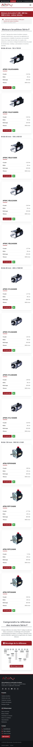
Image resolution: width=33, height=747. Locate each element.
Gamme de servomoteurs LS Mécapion (14, 19)
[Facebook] (3, 689)
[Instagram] (15, 689)
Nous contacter (7, 731)
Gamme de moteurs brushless (11, 21)
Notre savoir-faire (5, 711)
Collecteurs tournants (6, 700)
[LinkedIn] (6, 689)
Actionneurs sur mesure (7, 715)
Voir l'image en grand (17, 666)
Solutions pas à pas (6, 698)
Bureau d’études (5, 713)
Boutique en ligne (5, 704)
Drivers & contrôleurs (6, 717)
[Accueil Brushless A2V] (7, 5)
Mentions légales (5, 745)
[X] (9, 689)
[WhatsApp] (17, 689)
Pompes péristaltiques (6, 702)
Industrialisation (5, 719)
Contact (11, 745)
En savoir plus (7, 87)
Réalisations (4, 722)
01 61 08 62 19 (7, 729)
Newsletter (6, 736)
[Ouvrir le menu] (30, 5)
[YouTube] (12, 689)
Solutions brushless (6, 696)
